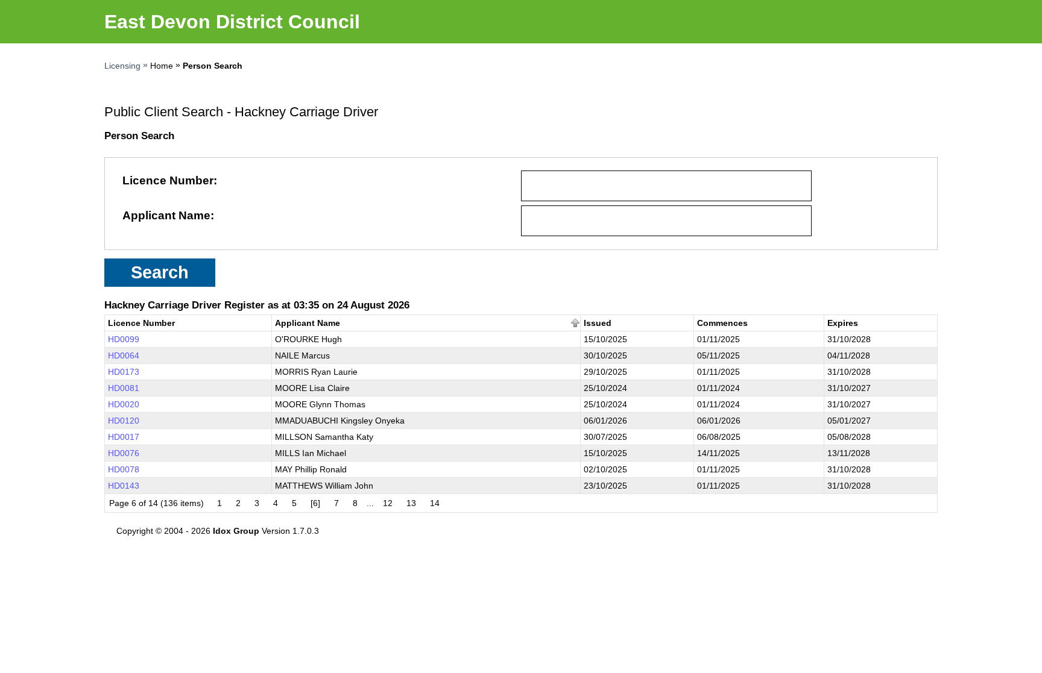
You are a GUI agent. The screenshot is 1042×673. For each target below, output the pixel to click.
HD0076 (123, 453)
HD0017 (123, 437)
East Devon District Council (232, 22)
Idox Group (236, 531)
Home (161, 65)
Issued (597, 323)
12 (388, 503)
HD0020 (123, 404)
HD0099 (123, 339)
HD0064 (123, 355)
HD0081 (123, 388)
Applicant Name (166, 215)
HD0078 (123, 469)
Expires (842, 323)
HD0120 (123, 420)
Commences (722, 323)
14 (435, 503)
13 (411, 503)
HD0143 (123, 485)
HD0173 (123, 372)
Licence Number (167, 180)
